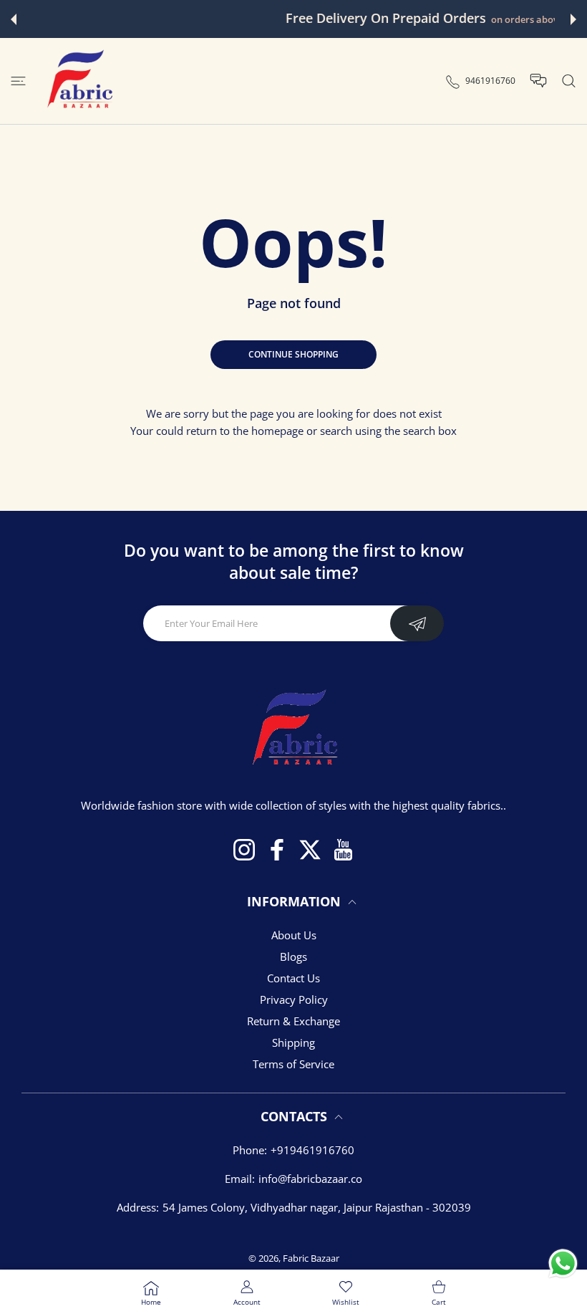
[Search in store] (568, 81)
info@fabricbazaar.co (310, 1178)
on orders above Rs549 (395, 20)
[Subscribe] (417, 623)
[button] (13, 19)
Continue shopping (293, 354)
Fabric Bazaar (311, 1258)
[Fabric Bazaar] (79, 81)
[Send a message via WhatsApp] (563, 1263)
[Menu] (18, 81)
